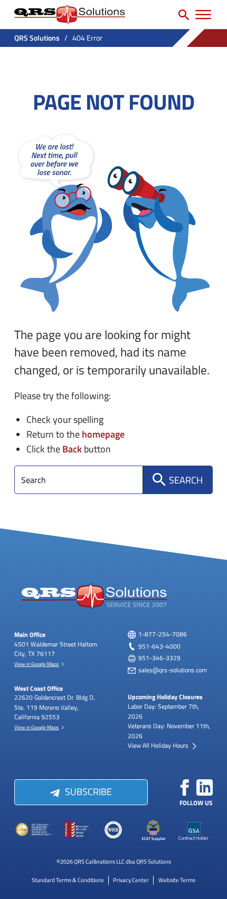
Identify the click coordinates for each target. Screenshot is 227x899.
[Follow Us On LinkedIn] (204, 787)
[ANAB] (34, 830)
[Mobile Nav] (203, 14)
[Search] (183, 14)
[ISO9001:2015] (73, 830)
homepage (103, 433)
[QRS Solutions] (69, 14)
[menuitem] (67, 880)
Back (72, 448)
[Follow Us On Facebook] (184, 787)
